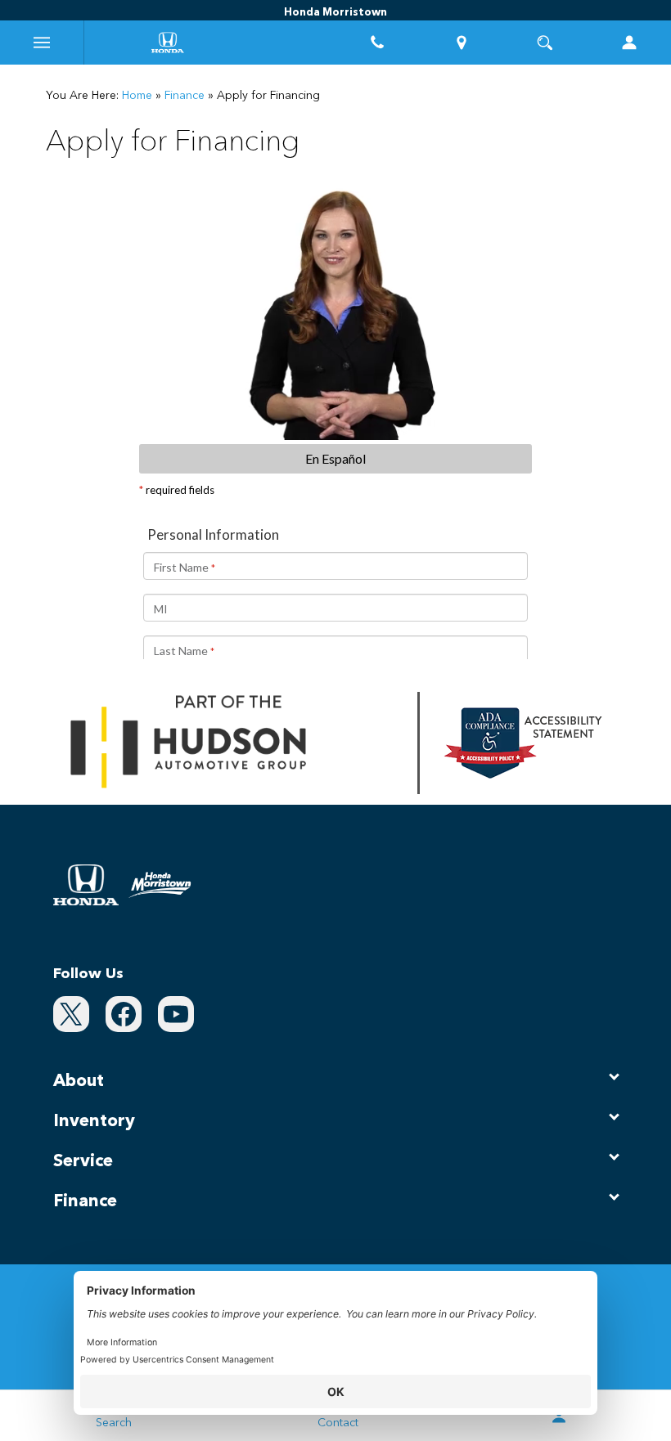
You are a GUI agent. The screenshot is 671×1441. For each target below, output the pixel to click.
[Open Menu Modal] (42, 42)
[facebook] (124, 1014)
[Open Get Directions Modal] (462, 42)
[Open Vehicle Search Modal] (545, 42)
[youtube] (176, 1014)
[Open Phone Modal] (378, 42)
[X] (71, 1014)
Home (137, 95)
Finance (184, 95)
